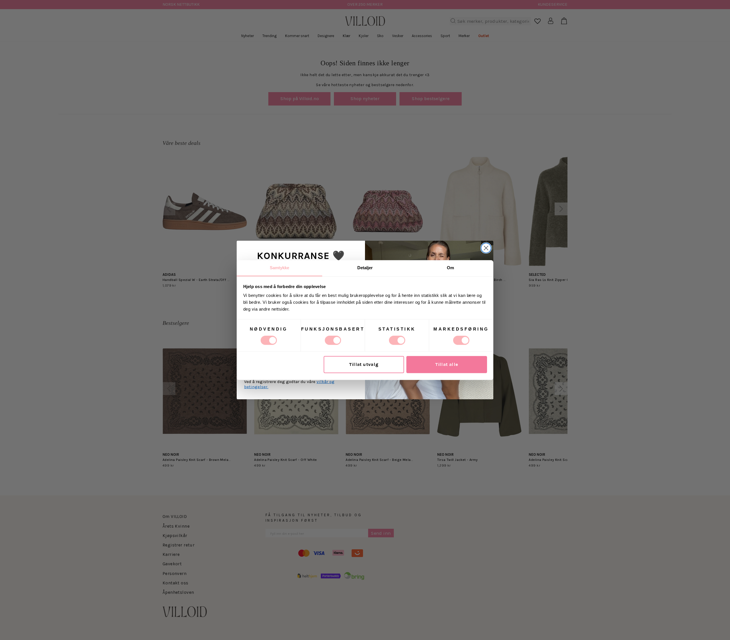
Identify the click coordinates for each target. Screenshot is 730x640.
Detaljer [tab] (365, 267)
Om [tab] (450, 267)
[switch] (333, 340)
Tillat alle (446, 364)
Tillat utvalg (363, 364)
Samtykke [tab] (279, 267)
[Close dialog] (486, 248)
